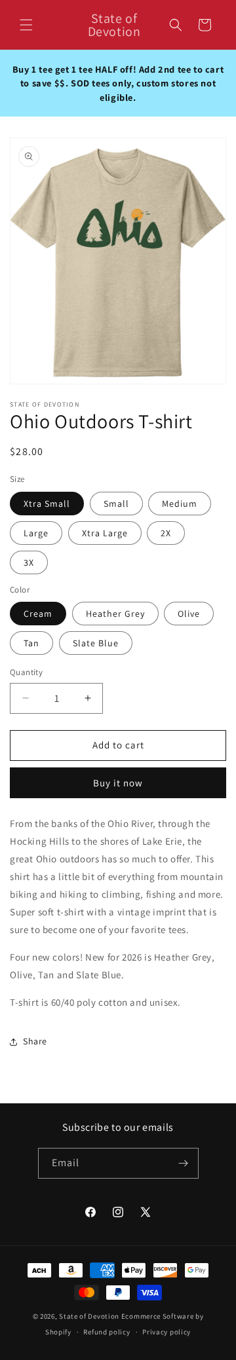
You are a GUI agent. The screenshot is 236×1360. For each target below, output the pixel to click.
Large (36, 533)
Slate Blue (96, 643)
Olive (189, 613)
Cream (38, 613)
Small (116, 503)
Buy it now (118, 783)
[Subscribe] (183, 1163)
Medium (179, 503)
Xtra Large (105, 533)
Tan (31, 643)
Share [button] (35, 1041)
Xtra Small (47, 503)
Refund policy (106, 1331)
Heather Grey (115, 613)
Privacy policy (166, 1331)
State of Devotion (89, 1316)
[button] (26, 24)
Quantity (26, 672)
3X (29, 562)
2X (166, 533)
